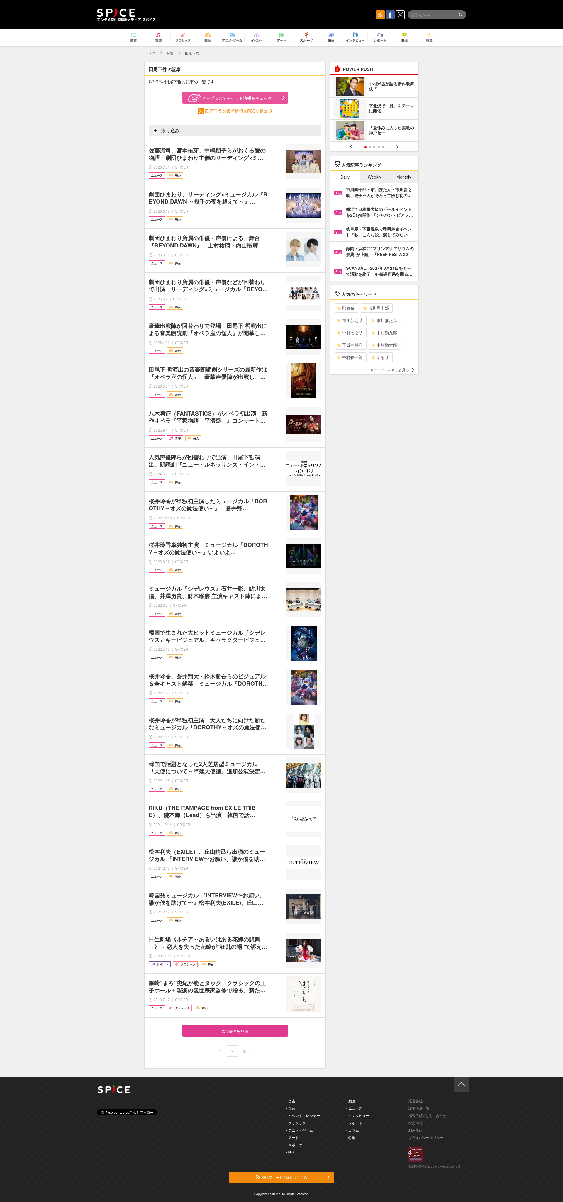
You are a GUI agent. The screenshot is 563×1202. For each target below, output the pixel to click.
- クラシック (296, 1122)
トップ (150, 52)
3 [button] (374, 147)
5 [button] (383, 147)
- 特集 (350, 1137)
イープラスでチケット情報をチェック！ (239, 98)
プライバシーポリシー (426, 1137)
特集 (170, 52)
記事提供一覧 (419, 1108)
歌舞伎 (348, 308)
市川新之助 (352, 320)
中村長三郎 (352, 357)
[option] (374, 109)
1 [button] (365, 147)
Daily (345, 177)
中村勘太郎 (387, 345)
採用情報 (415, 1122)
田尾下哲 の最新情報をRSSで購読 (237, 111)
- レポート (354, 1122)
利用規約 (415, 1130)
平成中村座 (352, 345)
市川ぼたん (387, 320)
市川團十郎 (378, 308)
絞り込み (170, 130)
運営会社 (415, 1100)
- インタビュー (357, 1115)
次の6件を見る (235, 1031)
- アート (292, 1137)
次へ (246, 1051)
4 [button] (379, 147)
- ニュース (354, 1108)
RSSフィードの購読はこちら (283, 1177)
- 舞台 (290, 1108)
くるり (383, 357)
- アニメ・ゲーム (299, 1130)
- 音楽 (290, 1100)
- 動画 (350, 1100)
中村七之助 (352, 332)
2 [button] (370, 147)
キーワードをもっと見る (389, 369)
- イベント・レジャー (303, 1115)
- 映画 (290, 1152)
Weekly (374, 177)
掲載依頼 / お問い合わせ (427, 1115)
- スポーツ (294, 1144)
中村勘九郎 (387, 332)
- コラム (352, 1130)
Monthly (403, 177)
